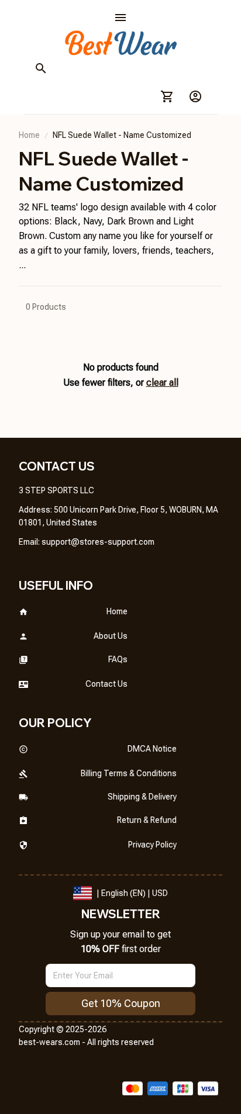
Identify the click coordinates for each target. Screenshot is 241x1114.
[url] (98, 542)
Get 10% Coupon (120, 1003)
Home (29, 135)
